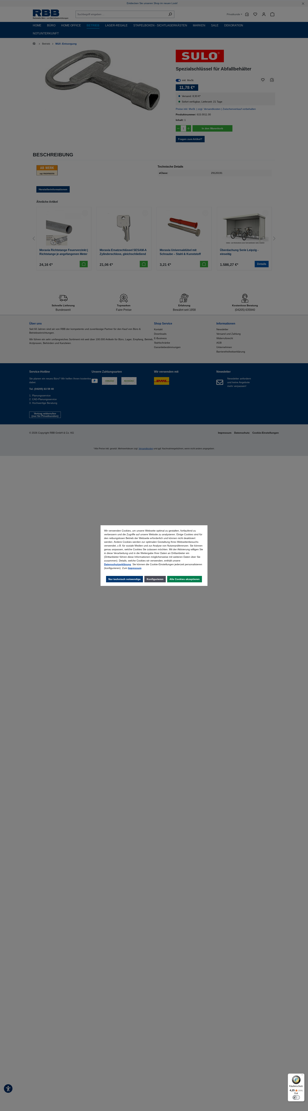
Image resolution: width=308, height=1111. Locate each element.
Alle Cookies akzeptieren (185, 579)
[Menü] (302, 1076)
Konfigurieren (155, 579)
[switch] (296, 1097)
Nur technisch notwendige (124, 579)
